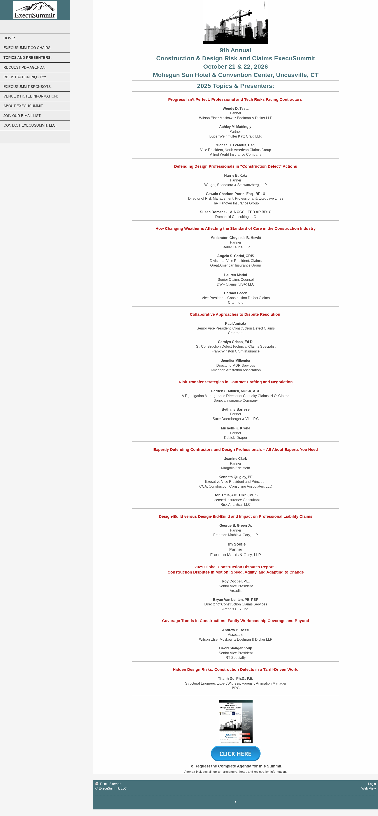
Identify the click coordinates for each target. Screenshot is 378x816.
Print (103, 784)
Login (372, 784)
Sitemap (115, 784)
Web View (368, 788)
